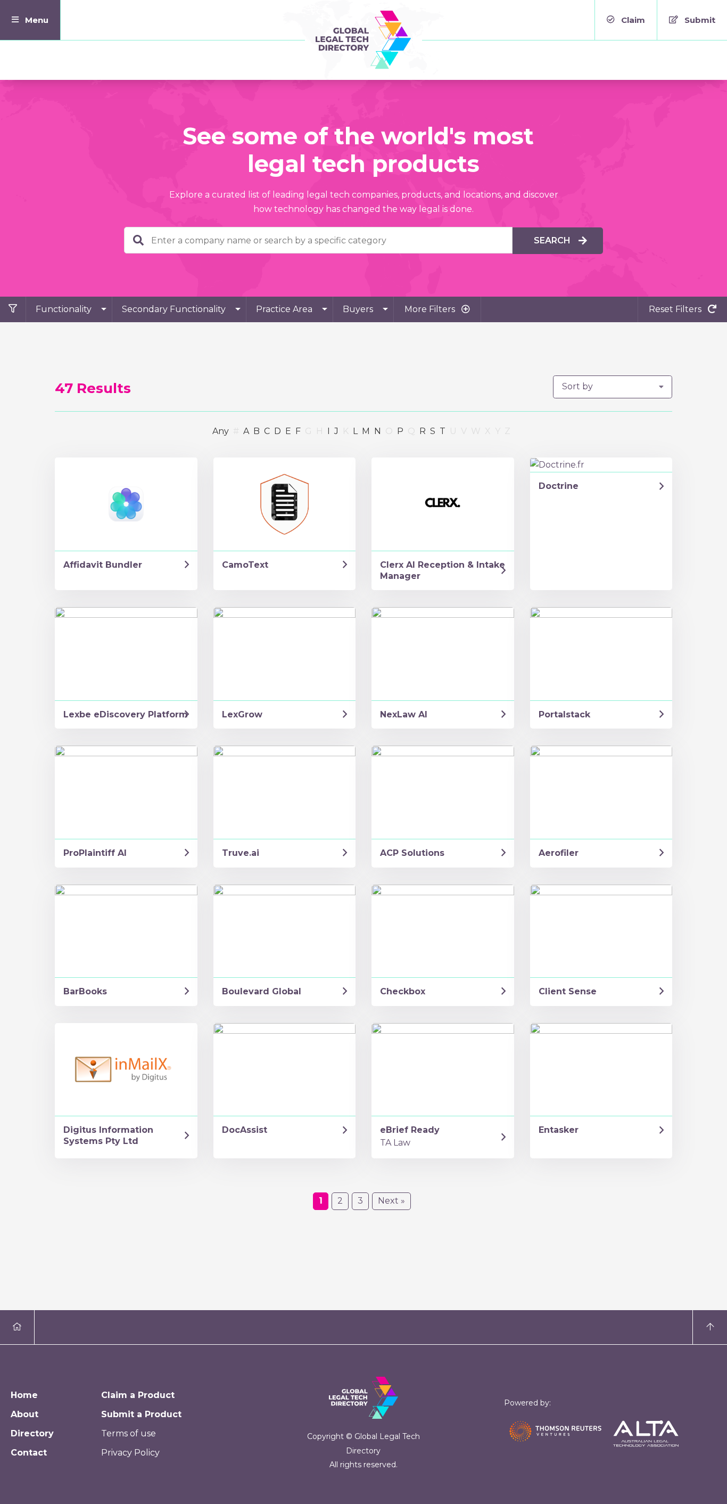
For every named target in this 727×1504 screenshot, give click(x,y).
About (24, 1414)
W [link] (476, 431)
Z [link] (507, 431)
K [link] (346, 431)
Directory (32, 1433)
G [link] (308, 431)
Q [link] (411, 431)
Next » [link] (391, 1201)
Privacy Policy (130, 1453)
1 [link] (321, 1201)
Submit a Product (141, 1414)
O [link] (389, 431)
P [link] (400, 431)
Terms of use (128, 1433)
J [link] (336, 431)
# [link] (236, 431)
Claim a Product (138, 1395)
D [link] (277, 431)
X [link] (488, 431)
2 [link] (340, 1201)
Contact (29, 1453)
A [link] (246, 431)
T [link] (442, 431)
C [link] (267, 431)
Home (24, 1395)
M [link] (366, 431)
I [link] (328, 431)
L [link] (355, 431)
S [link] (432, 431)
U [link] (453, 431)
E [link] (288, 431)
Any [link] (220, 431)
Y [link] (497, 431)
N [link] (377, 431)
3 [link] (360, 1201)
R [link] (422, 431)
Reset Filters (676, 309)
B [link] (256, 431)
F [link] (298, 431)
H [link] (319, 431)
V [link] (464, 431)
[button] (30, 20)
